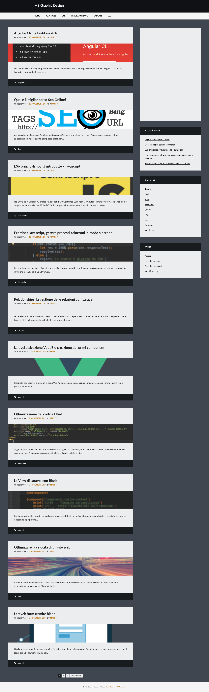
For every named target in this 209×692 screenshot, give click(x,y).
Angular (21, 82)
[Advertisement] (166, 73)
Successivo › (77, 676)
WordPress (110, 687)
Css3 (147, 195)
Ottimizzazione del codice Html (38, 414)
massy (54, 37)
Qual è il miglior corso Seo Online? (40, 100)
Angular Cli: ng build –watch (35, 33)
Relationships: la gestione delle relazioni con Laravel (53, 299)
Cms (64, 16)
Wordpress (149, 230)
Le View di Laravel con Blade (36, 481)
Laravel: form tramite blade (34, 614)
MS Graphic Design (49, 5)
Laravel (21, 330)
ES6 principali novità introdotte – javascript (47, 166)
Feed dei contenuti (153, 261)
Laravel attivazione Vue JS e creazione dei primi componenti (59, 348)
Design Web (50, 16)
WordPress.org (151, 271)
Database (98, 16)
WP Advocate (121, 687)
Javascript (22, 216)
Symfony (149, 225)
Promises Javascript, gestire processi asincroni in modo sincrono (63, 233)
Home (37, 16)
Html (20, 463)
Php (146, 215)
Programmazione (79, 16)
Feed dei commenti (153, 266)
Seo (109, 16)
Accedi (148, 256)
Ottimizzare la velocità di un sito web (42, 547)
